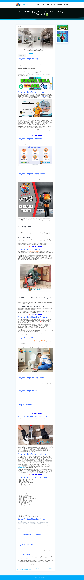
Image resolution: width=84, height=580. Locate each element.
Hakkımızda (43, 4)
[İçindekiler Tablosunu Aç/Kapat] (24, 55)
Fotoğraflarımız (59, 4)
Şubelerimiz (66, 4)
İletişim (47, 4)
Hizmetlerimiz (52, 4)
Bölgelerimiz (19, 26)
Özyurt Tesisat (31, 53)
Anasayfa (38, 4)
